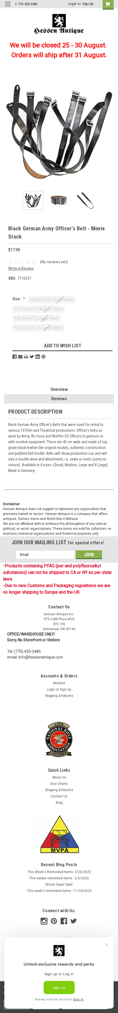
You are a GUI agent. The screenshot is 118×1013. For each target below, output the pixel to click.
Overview (59, 389)
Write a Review (21, 268)
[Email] (20, 356)
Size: (18, 299)
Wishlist (59, 683)
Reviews (59, 398)
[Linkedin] (37, 356)
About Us (59, 777)
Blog (59, 803)
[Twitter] (32, 356)
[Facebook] (14, 356)
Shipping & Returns (59, 696)
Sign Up (87, 4)
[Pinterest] (43, 356)
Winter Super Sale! (59, 884)
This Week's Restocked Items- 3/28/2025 (59, 872)
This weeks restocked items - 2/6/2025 (59, 878)
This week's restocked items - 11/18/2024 (59, 891)
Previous (8, 131)
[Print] (26, 356)
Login (72, 4)
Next (110, 131)
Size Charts (59, 784)
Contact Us (59, 796)
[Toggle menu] (7, 7)
